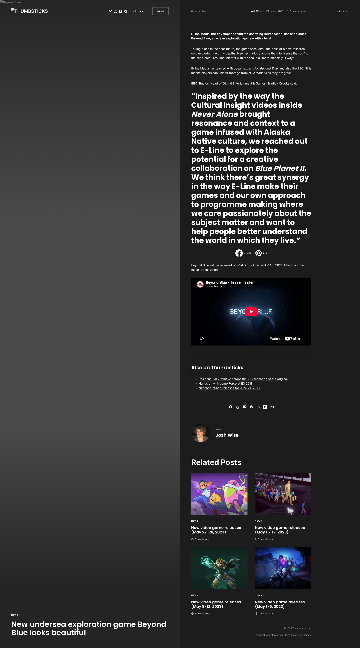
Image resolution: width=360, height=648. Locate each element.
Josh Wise (227, 435)
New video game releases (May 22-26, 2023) (216, 530)
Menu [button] (160, 11)
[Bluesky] (110, 11)
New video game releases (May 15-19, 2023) (280, 530)
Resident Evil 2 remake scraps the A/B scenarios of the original (243, 379)
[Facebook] (125, 11)
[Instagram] (115, 11)
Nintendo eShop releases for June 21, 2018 (229, 388)
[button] (139, 11)
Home (194, 11)
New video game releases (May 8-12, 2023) (216, 604)
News (14, 615)
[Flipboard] (120, 11)
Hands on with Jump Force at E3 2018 (226, 383)
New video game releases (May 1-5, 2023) (280, 604)
